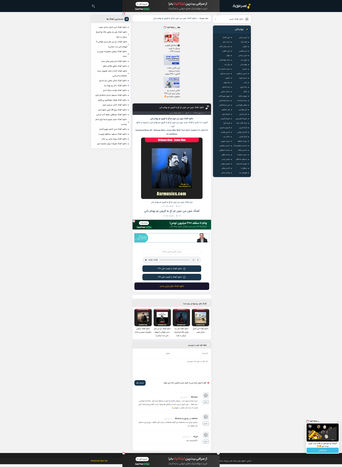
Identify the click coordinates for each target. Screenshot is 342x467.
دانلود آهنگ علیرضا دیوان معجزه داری (112, 143)
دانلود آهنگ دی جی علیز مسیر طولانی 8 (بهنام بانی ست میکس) (111, 44)
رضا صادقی (226, 87)
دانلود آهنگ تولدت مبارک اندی (115, 90)
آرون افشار (226, 37)
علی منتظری (226, 109)
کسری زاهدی (225, 132)
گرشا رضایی (243, 136)
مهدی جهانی (225, 164)
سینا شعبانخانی (224, 100)
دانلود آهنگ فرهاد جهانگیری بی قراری (112, 100)
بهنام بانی (243, 64)
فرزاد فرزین (243, 127)
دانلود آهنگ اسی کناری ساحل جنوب (113, 27)
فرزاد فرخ (227, 123)
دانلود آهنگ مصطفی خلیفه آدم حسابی (111, 114)
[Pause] (309, 438)
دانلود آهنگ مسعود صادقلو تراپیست (112, 134)
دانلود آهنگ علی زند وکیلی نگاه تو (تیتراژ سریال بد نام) (111, 34)
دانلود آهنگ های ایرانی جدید (172, 286)
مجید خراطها (242, 141)
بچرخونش (323, 450)
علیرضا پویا (226, 114)
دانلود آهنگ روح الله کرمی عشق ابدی (112, 109)
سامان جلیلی (225, 91)
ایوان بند (244, 60)
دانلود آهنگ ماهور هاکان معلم (115, 66)
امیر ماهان (226, 51)
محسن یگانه (242, 150)
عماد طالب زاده (241, 123)
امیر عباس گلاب (224, 46)
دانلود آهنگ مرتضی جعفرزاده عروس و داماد (112, 54)
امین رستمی (242, 55)
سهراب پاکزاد (242, 96)
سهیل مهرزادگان (224, 96)
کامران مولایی (242, 132)
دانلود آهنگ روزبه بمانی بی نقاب (114, 139)
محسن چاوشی (224, 145)
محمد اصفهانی (224, 150)
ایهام (228, 55)
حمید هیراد (243, 78)
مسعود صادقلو (241, 159)
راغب (245, 82)
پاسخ (205, 402)
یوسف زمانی (225, 172)
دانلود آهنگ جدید (237, 19)
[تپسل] (134, 221)
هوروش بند (243, 172)
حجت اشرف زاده (224, 69)
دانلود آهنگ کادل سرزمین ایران (114, 105)
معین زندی (226, 159)
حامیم (245, 69)
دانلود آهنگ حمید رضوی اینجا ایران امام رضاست (111, 122)
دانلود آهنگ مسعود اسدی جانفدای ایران (111, 95)
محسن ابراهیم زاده (240, 145)
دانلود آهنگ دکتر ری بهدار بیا (115, 85)
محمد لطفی (225, 154)
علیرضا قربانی (225, 118)
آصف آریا (244, 42)
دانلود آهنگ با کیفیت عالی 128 (170, 277)
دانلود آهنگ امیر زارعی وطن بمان (114, 61)
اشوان (245, 46)
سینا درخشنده (242, 100)
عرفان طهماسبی (241, 105)
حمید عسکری (225, 73)
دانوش (227, 78)
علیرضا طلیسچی (241, 118)
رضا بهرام (227, 82)
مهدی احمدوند (241, 164)
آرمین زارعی (243, 37)
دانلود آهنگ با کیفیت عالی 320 (170, 268)
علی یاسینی (243, 114)
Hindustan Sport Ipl (99, 461)
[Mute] (313, 438)
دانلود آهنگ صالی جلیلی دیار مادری (113, 80)
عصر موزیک (203, 18)
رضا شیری (243, 87)
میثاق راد (244, 168)
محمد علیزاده (242, 154)
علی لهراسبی (242, 109)
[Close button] (218, 13)
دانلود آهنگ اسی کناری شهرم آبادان (113, 129)
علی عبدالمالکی (224, 105)
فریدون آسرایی (225, 127)
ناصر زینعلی (225, 168)
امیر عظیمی (243, 51)
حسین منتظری (242, 73)
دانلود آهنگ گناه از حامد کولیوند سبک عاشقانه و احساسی (112, 73)
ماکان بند (226, 136)
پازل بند (227, 64)
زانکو (245, 91)
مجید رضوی (225, 141)
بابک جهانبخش (224, 60)
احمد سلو (226, 42)
